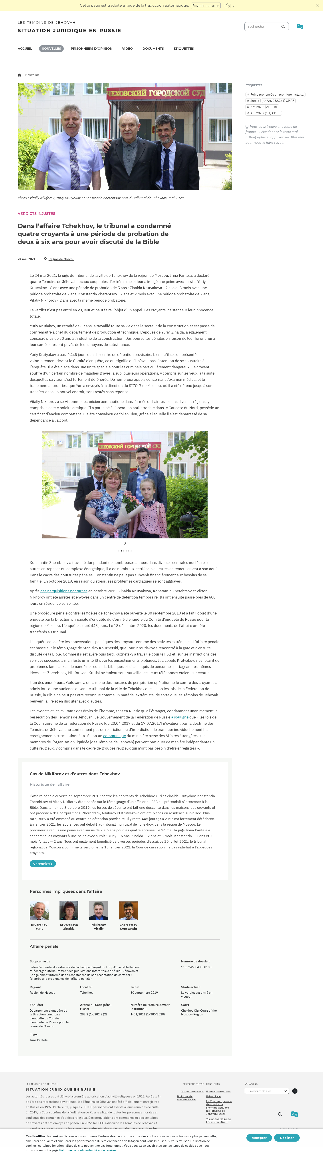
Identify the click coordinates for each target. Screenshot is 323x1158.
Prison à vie (213, 1096)
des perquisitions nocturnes (63, 591)
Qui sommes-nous (192, 1091)
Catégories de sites (259, 1091)
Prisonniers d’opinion (91, 49)
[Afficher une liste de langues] (230, 5)
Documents (153, 49)
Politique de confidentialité (186, 1098)
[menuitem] (25, 48)
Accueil (25, 49)
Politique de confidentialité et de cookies (88, 1150)
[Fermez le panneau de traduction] (318, 5)
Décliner (287, 1138)
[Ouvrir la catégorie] (294, 1091)
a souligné (179, 717)
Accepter (259, 1138)
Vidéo (127, 49)
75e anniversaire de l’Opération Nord (218, 1120)
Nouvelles (51, 49)
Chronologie (42, 863)
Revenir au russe (205, 5)
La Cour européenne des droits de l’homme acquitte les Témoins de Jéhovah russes (219, 1107)
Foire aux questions (218, 1091)
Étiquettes (184, 49)
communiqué (114, 735)
